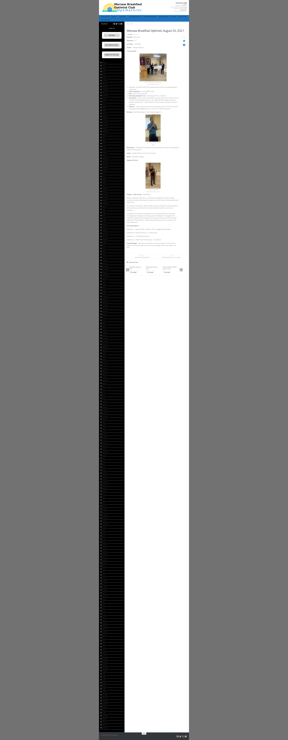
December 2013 (104, 515)
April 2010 (103, 646)
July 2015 (103, 458)
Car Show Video (182, 16)
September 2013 (105, 524)
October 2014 (104, 485)
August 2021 (104, 242)
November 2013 (104, 518)
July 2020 (103, 281)
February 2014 (104, 509)
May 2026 (103, 71)
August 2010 (104, 634)
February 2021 (104, 260)
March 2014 (104, 506)
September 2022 (105, 203)
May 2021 (103, 251)
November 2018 (104, 341)
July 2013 (103, 530)
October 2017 (104, 377)
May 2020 (103, 287)
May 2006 (103, 685)
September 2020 (105, 275)
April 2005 (103, 712)
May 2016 (103, 428)
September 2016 (105, 416)
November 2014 (104, 482)
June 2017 (103, 389)
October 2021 (104, 236)
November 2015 (104, 446)
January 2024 (104, 155)
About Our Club (105, 16)
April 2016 (103, 431)
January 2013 (104, 548)
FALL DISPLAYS (105, 20)
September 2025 (105, 95)
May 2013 (103, 536)
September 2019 (105, 311)
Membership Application (150, 16)
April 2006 (103, 688)
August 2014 (104, 491)
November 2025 (104, 89)
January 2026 (104, 83)
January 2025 (104, 119)
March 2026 (104, 77)
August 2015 (104, 455)
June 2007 (103, 679)
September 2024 (105, 131)
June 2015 (103, 461)
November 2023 (104, 161)
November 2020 (104, 269)
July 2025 (103, 101)
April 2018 (103, 359)
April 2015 (103, 467)
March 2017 (104, 398)
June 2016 (103, 425)
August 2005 (104, 706)
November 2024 (104, 125)
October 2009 (104, 664)
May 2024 (103, 143)
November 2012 (104, 554)
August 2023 (104, 170)
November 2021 (104, 233)
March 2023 (104, 185)
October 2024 (104, 128)
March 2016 (104, 434)
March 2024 (104, 149)
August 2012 (104, 563)
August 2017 (104, 383)
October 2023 (104, 164)
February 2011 (104, 616)
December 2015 (104, 443)
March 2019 (104, 329)
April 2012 (103, 575)
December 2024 (104, 122)
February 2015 (104, 473)
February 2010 (104, 652)
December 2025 (104, 86)
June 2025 (103, 104)
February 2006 (104, 694)
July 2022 (103, 209)
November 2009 (104, 661)
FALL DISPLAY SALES (112, 45)
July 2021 (103, 245)
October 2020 (104, 272)
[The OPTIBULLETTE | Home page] (122, 7)
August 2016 (104, 419)
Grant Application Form (135, 16)
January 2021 (104, 263)
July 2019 (103, 317)
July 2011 (103, 601)
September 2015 (105, 452)
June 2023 (103, 176)
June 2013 (103, 533)
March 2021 (104, 257)
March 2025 (104, 113)
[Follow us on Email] (121, 24)
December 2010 (104, 622)
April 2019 (103, 326)
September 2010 (105, 631)
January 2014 (104, 512)
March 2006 (104, 691)
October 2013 (104, 521)
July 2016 (103, 422)
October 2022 (104, 200)
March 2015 (104, 470)
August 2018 (104, 350)
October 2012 (104, 557)
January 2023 (104, 191)
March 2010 (104, 649)
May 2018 (103, 356)
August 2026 (104, 62)
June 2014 (103, 497)
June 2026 (103, 68)
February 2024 (104, 152)
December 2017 (104, 371)
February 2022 (104, 224)
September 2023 (105, 167)
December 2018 (104, 338)
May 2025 (103, 107)
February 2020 (104, 296)
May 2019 (103, 323)
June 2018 (103, 353)
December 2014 (104, 479)
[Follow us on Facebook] (114, 24)
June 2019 (103, 320)
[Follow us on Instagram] (119, 24)
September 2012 (105, 560)
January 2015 (104, 476)
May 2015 (103, 464)
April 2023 (103, 182)
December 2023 (104, 158)
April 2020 (103, 290)
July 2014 (103, 494)
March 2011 (104, 613)
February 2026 (104, 80)
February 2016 (104, 437)
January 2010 (104, 655)
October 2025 (104, 92)
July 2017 (103, 386)
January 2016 (104, 440)
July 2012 (103, 566)
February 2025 (104, 116)
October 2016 (104, 413)
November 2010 (104, 625)
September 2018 (105, 347)
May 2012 (103, 572)
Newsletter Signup (164, 16)
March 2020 (104, 293)
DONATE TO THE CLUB (111, 55)
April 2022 (103, 218)
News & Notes (130, 23)
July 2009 (103, 673)
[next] (181, 269)
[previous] (127, 269)
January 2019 (104, 335)
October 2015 (104, 449)
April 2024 (103, 146)
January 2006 (104, 697)
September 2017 (105, 380)
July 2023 (103, 173)
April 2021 (103, 254)
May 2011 (103, 607)
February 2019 (104, 332)
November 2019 (104, 305)
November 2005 (104, 703)
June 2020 (103, 284)
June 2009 (103, 676)
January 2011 (104, 619)
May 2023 (103, 179)
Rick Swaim (130, 34)
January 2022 (104, 227)
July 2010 (103, 637)
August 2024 (104, 134)
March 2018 (104, 362)
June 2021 (103, 248)
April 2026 (103, 74)
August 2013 (104, 527)
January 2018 (104, 368)
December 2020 (104, 266)
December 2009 (104, 658)
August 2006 (104, 682)
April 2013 (103, 539)
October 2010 (104, 628)
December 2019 (104, 302)
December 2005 (104, 700)
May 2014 (103, 500)
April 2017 (103, 395)
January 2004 (104, 721)
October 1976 (104, 724)
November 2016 (104, 410)
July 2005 (103, 709)
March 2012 (104, 578)
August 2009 (104, 670)
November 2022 (104, 197)
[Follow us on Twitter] (116, 24)
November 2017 (104, 374)
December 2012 (104, 551)
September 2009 (105, 667)
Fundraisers (122, 16)
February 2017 (104, 401)
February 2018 (104, 365)
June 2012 (103, 569)
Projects (114, 16)
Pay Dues (173, 16)
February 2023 (104, 188)
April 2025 (103, 110)
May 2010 (103, 643)
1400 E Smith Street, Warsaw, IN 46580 (180, 8)
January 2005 (104, 718)
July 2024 (103, 137)
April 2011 (103, 610)
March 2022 (104, 221)
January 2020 (104, 299)
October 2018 (104, 344)
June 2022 (103, 212)
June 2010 (103, 640)
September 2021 (105, 239)
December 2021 (104, 230)
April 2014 (103, 503)
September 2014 (105, 488)
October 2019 (104, 308)
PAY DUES (112, 35)
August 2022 (104, 206)
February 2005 (104, 715)
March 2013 (104, 542)
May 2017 (103, 392)
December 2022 (104, 194)
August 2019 (104, 314)
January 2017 (104, 404)
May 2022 (103, 215)
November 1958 (104, 727)
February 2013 (104, 545)
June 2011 (103, 604)
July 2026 (103, 65)
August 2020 (104, 278)
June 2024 (103, 140)
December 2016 (104, 407)
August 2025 (104, 98)
